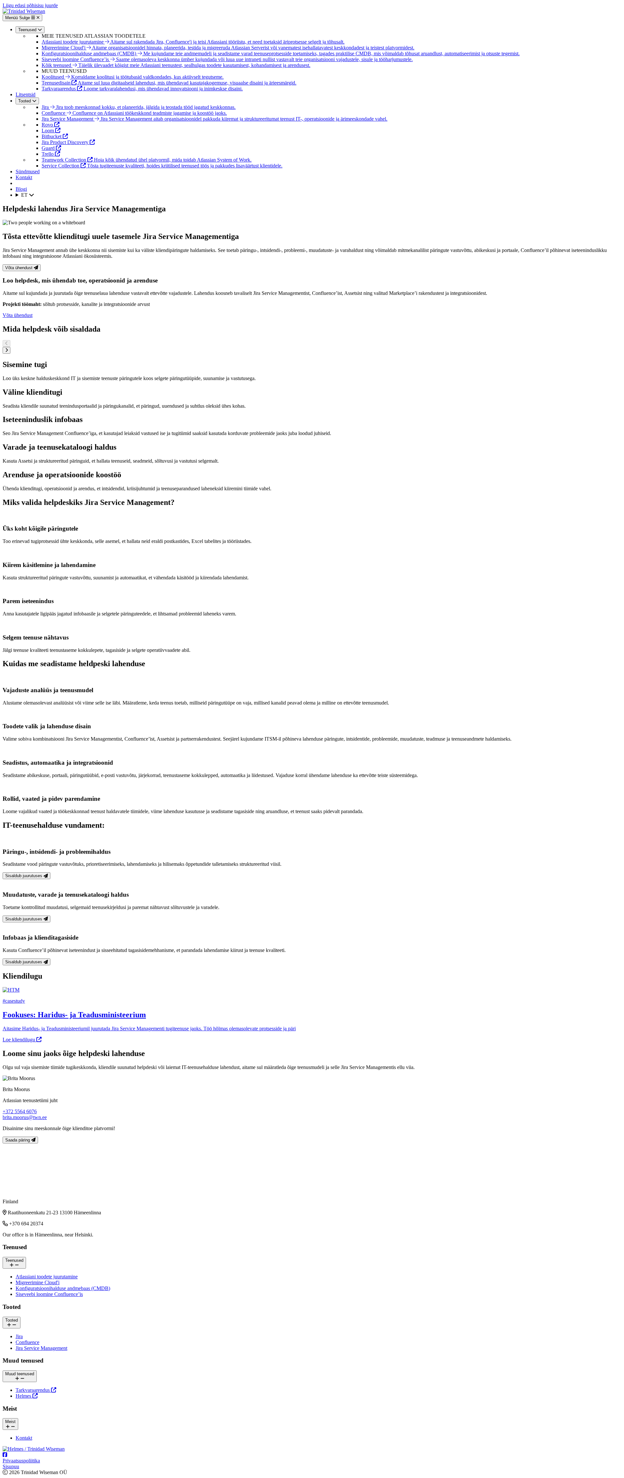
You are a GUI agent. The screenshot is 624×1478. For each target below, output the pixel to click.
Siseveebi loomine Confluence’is (49, 1294)
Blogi (21, 189)
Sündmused (28, 171)
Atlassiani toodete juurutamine (47, 1276)
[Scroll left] (6, 343)
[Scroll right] (6, 350)
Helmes (24, 1396)
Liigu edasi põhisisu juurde (30, 5)
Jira (19, 1336)
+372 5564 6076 (20, 1111)
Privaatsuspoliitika (21, 1460)
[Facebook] (5, 1455)
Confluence (27, 1342)
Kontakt (24, 177)
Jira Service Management (41, 1348)
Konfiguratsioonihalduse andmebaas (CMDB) (63, 1288)
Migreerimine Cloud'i (37, 1282)
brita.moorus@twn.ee (25, 1117)
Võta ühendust (19, 267)
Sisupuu (11, 1466)
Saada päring (18, 1140)
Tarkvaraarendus (33, 1390)
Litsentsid (25, 94)
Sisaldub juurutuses (24, 875)
